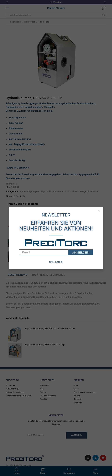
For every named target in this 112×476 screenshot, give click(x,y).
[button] (99, 211)
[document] (56, 238)
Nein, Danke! (56, 262)
